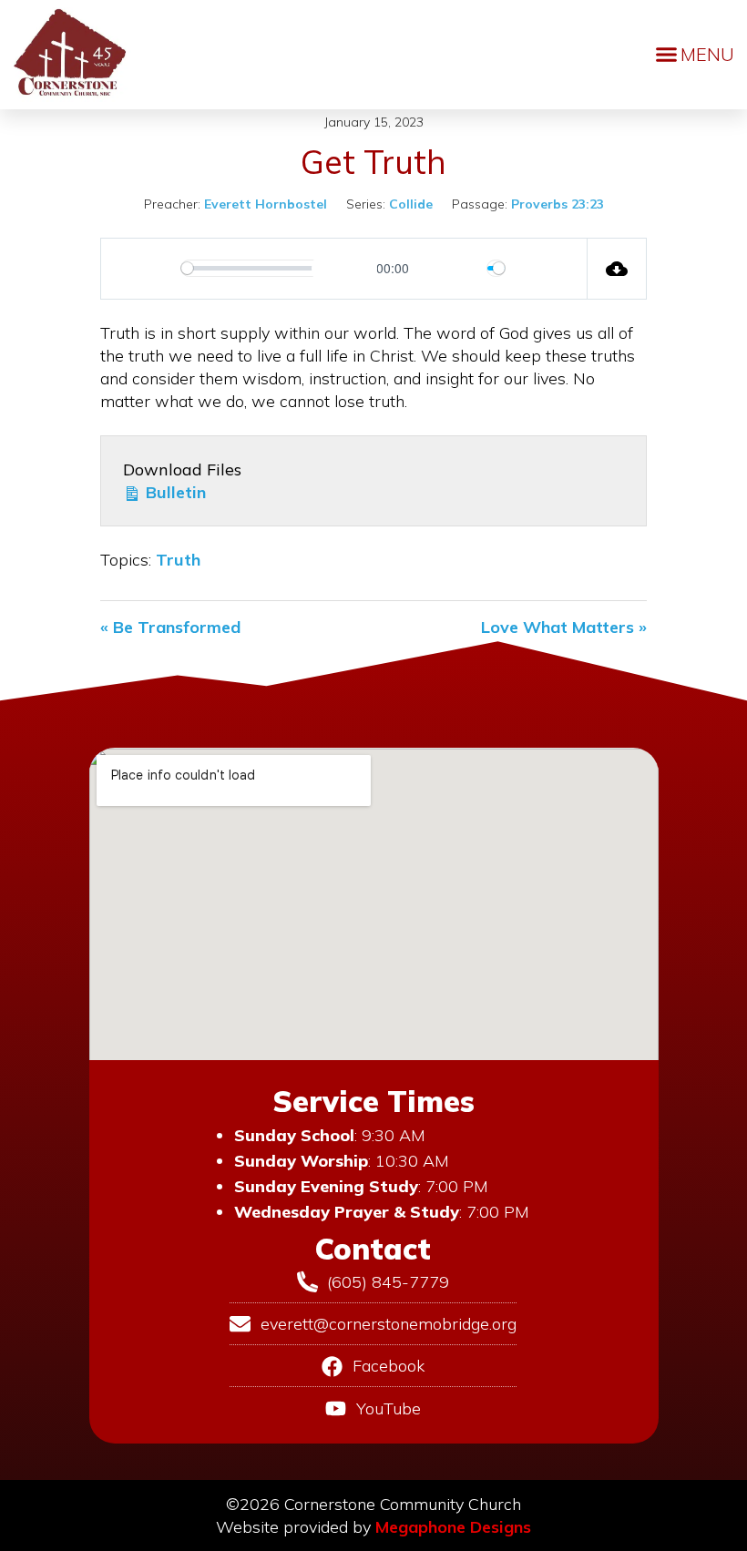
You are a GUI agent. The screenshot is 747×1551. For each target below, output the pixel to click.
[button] (695, 54)
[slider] (275, 268)
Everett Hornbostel (265, 204)
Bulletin (173, 492)
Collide (411, 204)
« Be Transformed (170, 627)
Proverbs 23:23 (557, 204)
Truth (178, 559)
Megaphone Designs (453, 1526)
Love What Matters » (564, 627)
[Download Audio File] (617, 269)
